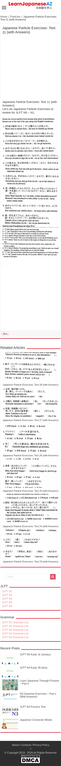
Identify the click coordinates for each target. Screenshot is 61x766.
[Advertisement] (30, 68)
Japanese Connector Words (36, 719)
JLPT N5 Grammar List (15, 637)
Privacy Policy (41, 745)
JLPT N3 (7, 598)
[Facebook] (31, 749)
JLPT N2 (7, 595)
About (15, 745)
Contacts (26, 745)
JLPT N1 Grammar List (15, 622)
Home (3, 16)
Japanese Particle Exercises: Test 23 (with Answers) (30, 561)
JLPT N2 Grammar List (15, 626)
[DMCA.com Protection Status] (30, 758)
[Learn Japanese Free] (30, 5)
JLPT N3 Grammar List (15, 629)
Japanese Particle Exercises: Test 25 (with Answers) (30, 490)
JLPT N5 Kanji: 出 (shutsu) (35, 654)
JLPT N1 (7, 591)
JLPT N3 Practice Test (33, 706)
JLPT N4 (7, 602)
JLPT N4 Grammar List (15, 633)
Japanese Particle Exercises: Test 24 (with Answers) (30, 526)
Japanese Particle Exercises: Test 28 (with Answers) (30, 384)
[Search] (53, 576)
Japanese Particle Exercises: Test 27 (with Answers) (30, 420)
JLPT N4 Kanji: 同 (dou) (33, 667)
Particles (15, 16)
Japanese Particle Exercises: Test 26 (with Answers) (30, 455)
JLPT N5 (7, 606)
